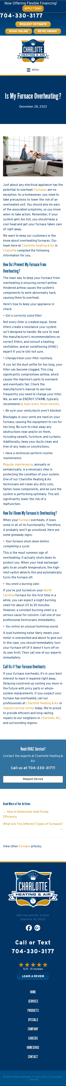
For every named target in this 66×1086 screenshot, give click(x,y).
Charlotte (9, 251)
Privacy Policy (40, 1077)
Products (33, 1010)
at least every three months (39, 404)
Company (33, 1029)
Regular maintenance (18, 465)
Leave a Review (33, 976)
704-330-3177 (21, 16)
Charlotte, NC (50, 718)
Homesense (33, 1047)
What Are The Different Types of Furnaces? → (33, 826)
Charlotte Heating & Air (38, 246)
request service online (18, 708)
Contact (33, 1056)
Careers (33, 1038)
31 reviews (36, 969)
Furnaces (40, 190)
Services (33, 1001)
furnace (24, 520)
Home (33, 992)
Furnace (24, 847)
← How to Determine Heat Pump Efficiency (26, 814)
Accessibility (56, 1077)
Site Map (34, 1079)
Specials (33, 1019)
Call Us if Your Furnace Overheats (24, 666)
